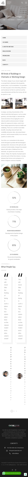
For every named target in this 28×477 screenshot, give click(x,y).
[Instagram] (16, 470)
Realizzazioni (7, 51)
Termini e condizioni (14, 467)
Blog (4, 60)
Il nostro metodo (8, 47)
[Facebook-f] (12, 470)
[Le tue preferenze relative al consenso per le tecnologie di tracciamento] (25, 474)
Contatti (5, 64)
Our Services (11, 20)
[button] (24, 103)
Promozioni (6, 55)
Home (4, 20)
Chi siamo (5, 42)
